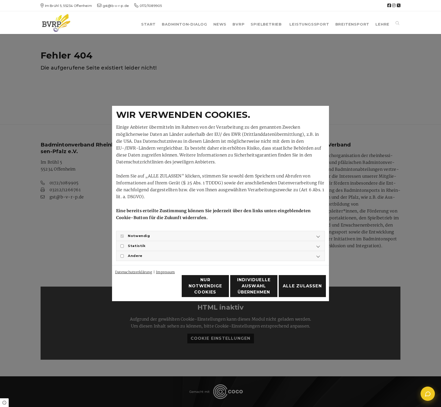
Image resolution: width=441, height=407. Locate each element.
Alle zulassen (302, 286)
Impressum (165, 272)
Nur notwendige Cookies (205, 286)
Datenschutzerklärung (133, 272)
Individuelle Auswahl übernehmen (254, 286)
